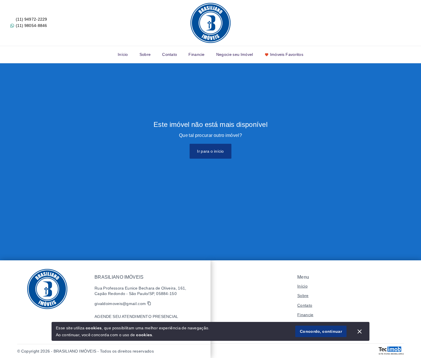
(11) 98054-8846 (31, 25)
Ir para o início (210, 151)
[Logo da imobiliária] (47, 289)
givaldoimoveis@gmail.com (120, 303)
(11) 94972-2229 (31, 19)
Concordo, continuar (321, 331)
